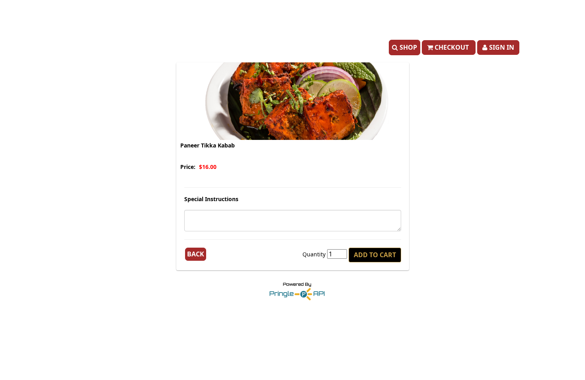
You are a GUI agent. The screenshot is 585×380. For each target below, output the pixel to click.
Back (195, 254)
